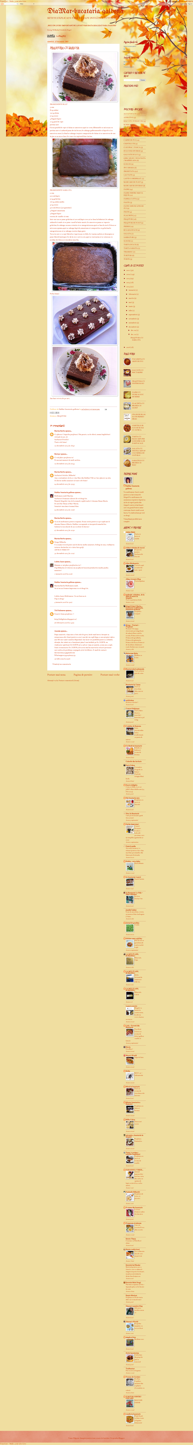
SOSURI (127, 241)
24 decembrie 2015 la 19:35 (64, 484)
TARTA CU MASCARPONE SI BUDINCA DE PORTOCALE (138, 440)
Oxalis (136, 925)
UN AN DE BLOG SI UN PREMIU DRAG (139, 416)
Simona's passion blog (134, 1306)
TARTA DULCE (130, 245)
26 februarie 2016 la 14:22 (64, 623)
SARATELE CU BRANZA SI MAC (138, 462)
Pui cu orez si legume (133, 1371)
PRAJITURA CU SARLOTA (136, 339)
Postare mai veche (110, 674)
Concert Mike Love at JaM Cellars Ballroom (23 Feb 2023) (135, 789)
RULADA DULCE (130, 230)
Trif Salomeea (59, 610)
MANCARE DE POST (132, 182)
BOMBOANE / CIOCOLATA (129, 126)
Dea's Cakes (130, 765)
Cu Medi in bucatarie (134, 746)
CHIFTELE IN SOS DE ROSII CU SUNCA (138, 428)
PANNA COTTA (130, 199)
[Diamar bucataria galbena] (124, 49)
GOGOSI (127, 164)
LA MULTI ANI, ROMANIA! (132, 955)
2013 (128, 278)
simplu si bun (131, 1337)
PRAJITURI (61, 416)
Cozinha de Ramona (133, 726)
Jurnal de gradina (132, 923)
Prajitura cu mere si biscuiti (138, 802)
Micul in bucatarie (133, 1087)
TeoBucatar (130, 1369)
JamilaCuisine (131, 910)
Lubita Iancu (59, 562)
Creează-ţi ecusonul (128, 67)
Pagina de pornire (83, 674)
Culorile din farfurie (134, 761)
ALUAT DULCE (130, 114)
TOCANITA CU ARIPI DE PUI (138, 360)
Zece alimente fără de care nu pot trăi (139, 1253)
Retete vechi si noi (133, 1249)
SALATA (127, 234)
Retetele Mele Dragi (133, 1282)
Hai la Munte (139, 863)
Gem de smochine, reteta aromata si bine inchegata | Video (135, 914)
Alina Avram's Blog (133, 579)
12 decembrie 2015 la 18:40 (64, 446)
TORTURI (128, 255)
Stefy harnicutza (132, 1353)
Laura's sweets (131, 1006)
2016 (128, 347)
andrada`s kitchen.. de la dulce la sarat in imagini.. (135, 596)
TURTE (127, 259)
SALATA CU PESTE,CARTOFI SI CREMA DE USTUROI (138, 451)
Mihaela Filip (127, 61)
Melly (128, 1071)
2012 (128, 274)
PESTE (126, 212)
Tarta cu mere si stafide (137, 536)
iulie (130, 310)
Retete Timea (131, 1239)
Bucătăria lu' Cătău (133, 685)
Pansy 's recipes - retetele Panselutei (133, 1153)
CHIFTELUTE (129, 144)
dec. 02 (133, 330)
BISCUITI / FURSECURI (133, 121)
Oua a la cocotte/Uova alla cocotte (139, 1227)
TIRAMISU (128, 252)
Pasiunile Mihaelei (133, 1192)
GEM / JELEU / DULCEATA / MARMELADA (135, 159)
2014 (128, 282)
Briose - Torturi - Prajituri (132, 626)
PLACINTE (128, 216)
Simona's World (132, 1322)
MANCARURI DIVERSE (133, 186)
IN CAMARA (129, 168)
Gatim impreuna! (132, 824)
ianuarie (132, 290)
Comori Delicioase (132, 709)
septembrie (133, 315)
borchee (106, 1438)
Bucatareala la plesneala (135, 669)
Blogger (122, 1438)
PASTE (126, 202)
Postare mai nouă (56, 674)
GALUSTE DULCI (131, 155)
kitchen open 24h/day (134, 938)
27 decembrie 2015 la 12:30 (64, 530)
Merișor (57, 454)
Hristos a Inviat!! (132, 702)
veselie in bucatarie (133, 1414)
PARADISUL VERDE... (134, 1170)
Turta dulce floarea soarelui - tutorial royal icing (139, 715)
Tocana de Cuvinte (133, 1377)
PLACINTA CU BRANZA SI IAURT (138, 405)
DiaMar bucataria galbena (64, 492)
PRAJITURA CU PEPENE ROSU (138, 382)
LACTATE (128, 175)
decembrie (133, 327)
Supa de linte (139, 1057)
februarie (132, 294)
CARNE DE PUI (130, 140)
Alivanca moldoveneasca (139, 1310)
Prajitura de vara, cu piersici (138, 1196)
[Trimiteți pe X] (55, 413)
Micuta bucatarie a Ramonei (133, 1103)
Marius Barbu (59, 431)
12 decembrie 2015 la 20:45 (64, 464)
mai (130, 302)
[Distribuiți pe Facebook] (56, 413)
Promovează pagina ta (129, 51)
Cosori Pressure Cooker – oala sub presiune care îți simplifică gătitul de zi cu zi (135, 833)
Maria (128, 1047)
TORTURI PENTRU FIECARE (133, 1397)
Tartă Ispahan (139, 581)
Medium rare (139, 1339)
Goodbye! (129, 1049)
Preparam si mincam (133, 1223)
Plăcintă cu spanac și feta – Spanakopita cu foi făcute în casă (135, 1287)
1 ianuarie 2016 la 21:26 (63, 574)
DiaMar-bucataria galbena (85, 11)
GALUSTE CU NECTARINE (138, 371)
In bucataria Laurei (133, 877)
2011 (128, 270)
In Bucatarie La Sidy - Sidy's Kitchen (134, 893)
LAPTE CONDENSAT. (132, 179)
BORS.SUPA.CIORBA (132, 131)
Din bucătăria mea (133, 798)
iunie (131, 306)
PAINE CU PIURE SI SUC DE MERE (138, 394)
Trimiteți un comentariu (61, 664)
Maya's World (131, 1055)
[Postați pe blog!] (53, 413)
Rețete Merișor (131, 1295)
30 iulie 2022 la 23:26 (62, 659)
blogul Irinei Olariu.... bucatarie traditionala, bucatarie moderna (134, 608)
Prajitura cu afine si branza (138, 1108)
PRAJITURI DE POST (132, 223)
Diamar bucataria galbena (130, 46)
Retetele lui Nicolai (133, 1265)
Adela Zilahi (130, 532)
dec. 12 (133, 334)
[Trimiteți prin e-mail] (51, 413)
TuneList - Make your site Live (13, 1)
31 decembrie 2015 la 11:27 (64, 553)
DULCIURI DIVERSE (132, 151)
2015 (128, 287)
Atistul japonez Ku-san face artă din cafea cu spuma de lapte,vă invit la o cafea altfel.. (135, 1178)
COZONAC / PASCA (132, 147)
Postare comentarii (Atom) (69, 680)
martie (131, 298)
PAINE (126, 189)
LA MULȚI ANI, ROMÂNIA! (132, 989)
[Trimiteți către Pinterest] (58, 413)
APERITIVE (128, 117)
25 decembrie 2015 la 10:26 (64, 510)
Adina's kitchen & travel (135, 548)
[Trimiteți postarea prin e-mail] (105, 409)
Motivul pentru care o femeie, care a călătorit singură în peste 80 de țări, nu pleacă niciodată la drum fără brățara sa (135, 1271)
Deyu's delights (131, 785)
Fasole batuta (139, 879)
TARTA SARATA (131, 248)
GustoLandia (131, 846)
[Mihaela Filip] (124, 64)
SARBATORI (129, 237)
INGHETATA (129, 171)
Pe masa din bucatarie (134, 1207)
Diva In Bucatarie (132, 814)
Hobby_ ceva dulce (133, 861)
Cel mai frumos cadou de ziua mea (139, 1212)
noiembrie (133, 323)
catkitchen (130, 700)
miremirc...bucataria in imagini (134, 1136)
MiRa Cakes (130, 1120)
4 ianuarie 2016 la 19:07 (63, 602)
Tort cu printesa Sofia (134, 600)
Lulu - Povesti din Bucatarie (133, 1026)
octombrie (133, 319)
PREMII (127, 226)
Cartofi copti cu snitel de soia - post (139, 567)
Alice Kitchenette (132, 563)
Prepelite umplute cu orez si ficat (138, 1326)
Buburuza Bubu (132, 653)
